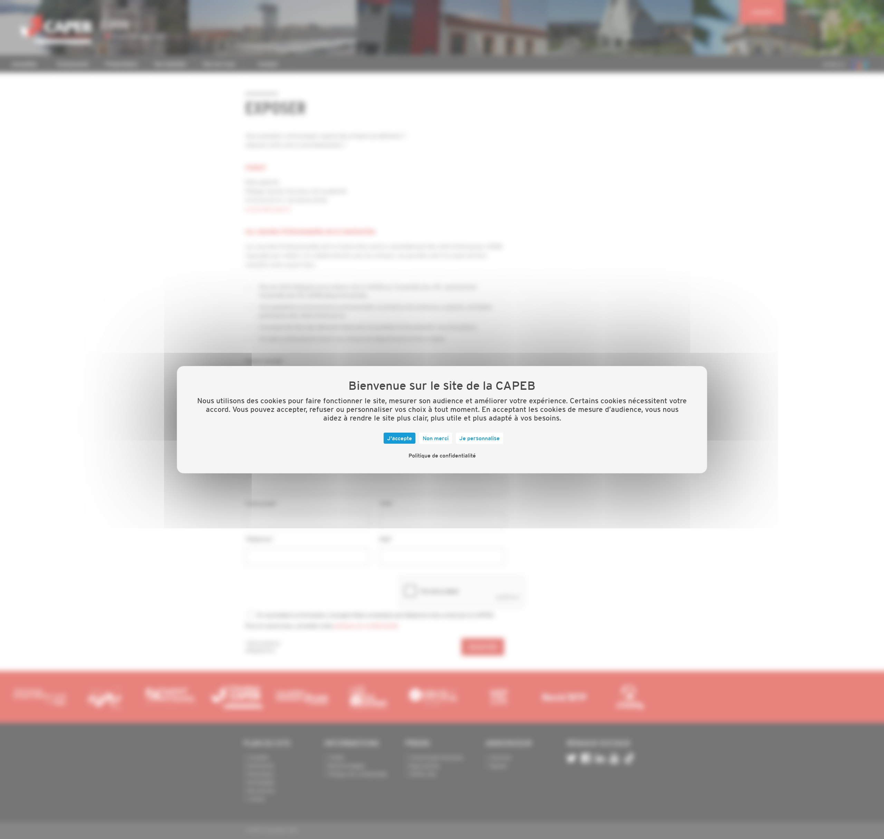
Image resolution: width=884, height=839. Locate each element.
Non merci (436, 438)
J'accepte (399, 438)
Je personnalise (479, 438)
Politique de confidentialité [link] (442, 455)
